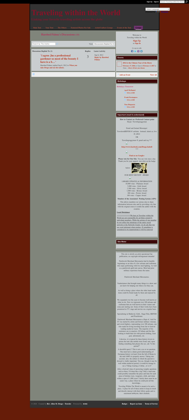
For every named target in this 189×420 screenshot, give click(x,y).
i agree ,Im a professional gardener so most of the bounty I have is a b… (59, 58)
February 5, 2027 (148, 66)
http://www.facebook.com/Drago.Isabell (136, 146)
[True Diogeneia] (120, 108)
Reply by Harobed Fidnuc (101, 58)
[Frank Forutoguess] (120, 101)
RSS (34, 74)
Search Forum (57, 44)
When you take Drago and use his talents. (58, 66)
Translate (164, 12)
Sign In (156, 2)
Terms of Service (151, 403)
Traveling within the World (75, 12)
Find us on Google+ (137, 155)
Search (187, 2)
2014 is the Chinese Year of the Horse (137, 62)
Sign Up (149, 2)
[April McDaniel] (120, 94)
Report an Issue (136, 403)
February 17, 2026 (129, 66)
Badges (124, 403)
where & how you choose (136, 68)
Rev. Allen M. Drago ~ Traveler (59, 403)
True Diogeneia (129, 104)
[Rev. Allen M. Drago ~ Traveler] (36, 59)
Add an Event (124, 74)
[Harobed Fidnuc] (35, 39)
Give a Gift (131, 93)
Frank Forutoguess (130, 97)
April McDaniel (130, 90)
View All (153, 74)
